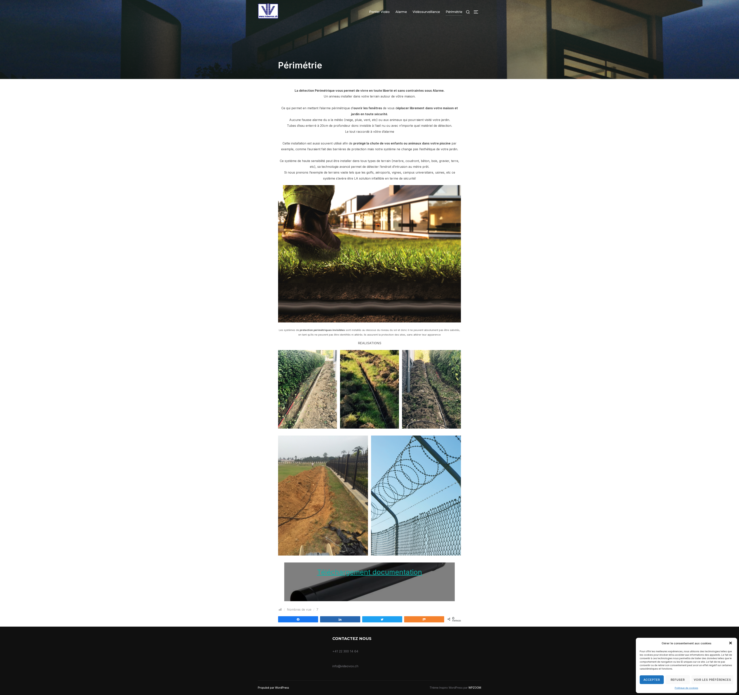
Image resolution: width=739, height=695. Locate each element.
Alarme (401, 12)
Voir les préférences (712, 680)
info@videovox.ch (345, 666)
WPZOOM (474, 687)
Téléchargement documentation (369, 572)
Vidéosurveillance (426, 12)
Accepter (652, 680)
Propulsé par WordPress (273, 687)
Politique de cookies (686, 688)
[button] (731, 643)
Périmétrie (454, 12)
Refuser (678, 680)
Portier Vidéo (379, 12)
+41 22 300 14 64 (345, 651)
